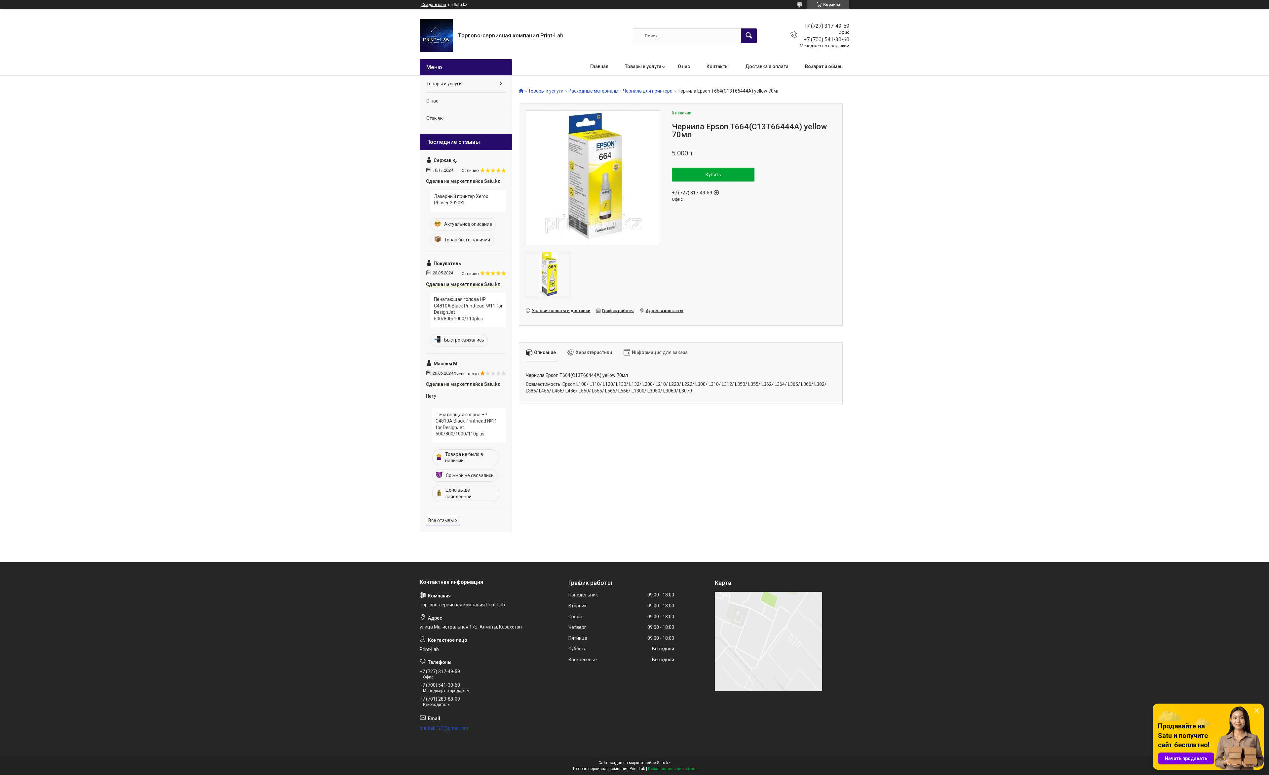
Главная (599, 66)
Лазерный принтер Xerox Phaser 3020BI (461, 200)
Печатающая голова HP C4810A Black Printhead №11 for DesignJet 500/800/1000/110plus (468, 309)
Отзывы (434, 118)
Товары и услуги (643, 66)
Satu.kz (664, 762)
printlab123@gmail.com (445, 728)
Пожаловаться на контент (672, 768)
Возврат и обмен (824, 66)
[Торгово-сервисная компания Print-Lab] (436, 35)
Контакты (718, 66)
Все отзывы (441, 520)
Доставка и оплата (766, 66)
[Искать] (749, 35)
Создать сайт (433, 4)
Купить (713, 174)
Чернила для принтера (648, 91)
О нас (684, 66)
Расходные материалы (593, 91)
